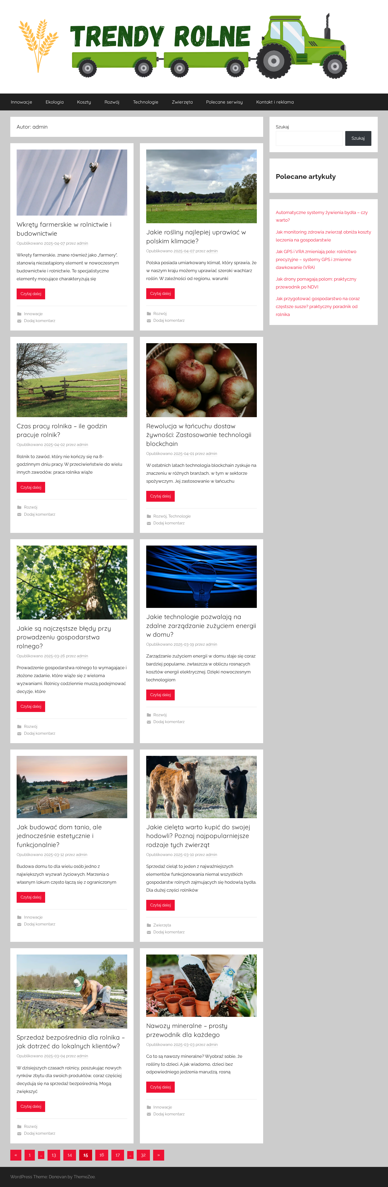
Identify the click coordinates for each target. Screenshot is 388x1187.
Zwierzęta (182, 102)
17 (118, 1154)
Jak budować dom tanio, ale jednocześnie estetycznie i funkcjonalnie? (59, 836)
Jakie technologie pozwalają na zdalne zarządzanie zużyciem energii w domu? (201, 625)
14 (70, 1154)
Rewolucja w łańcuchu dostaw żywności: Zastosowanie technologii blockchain (198, 435)
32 (143, 1154)
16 (102, 1154)
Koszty (84, 102)
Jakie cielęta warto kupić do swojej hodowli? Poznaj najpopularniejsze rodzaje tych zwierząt (198, 836)
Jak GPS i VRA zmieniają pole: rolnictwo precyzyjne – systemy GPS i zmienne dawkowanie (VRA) (316, 259)
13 (54, 1154)
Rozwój (112, 102)
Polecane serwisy (224, 102)
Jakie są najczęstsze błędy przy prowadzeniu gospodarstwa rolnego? (64, 637)
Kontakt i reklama (275, 102)
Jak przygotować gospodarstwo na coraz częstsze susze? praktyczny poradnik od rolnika (318, 306)
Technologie (145, 102)
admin (82, 243)
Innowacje (21, 102)
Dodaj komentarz (39, 320)
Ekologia (55, 102)
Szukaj (282, 126)
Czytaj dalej (31, 293)
